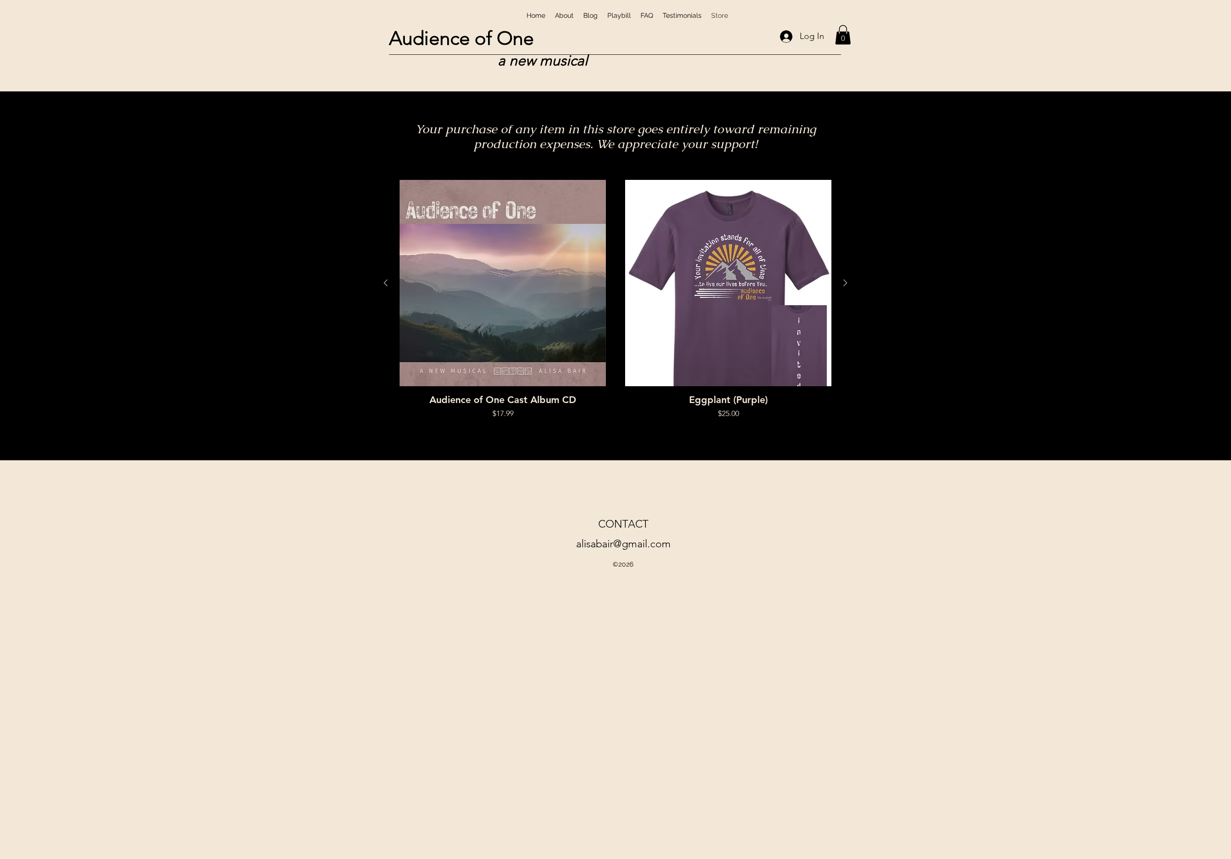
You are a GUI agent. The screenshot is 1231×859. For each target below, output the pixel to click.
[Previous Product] (385, 283)
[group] (615, 299)
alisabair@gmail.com (623, 543)
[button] (843, 35)
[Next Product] (845, 283)
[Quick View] (503, 283)
